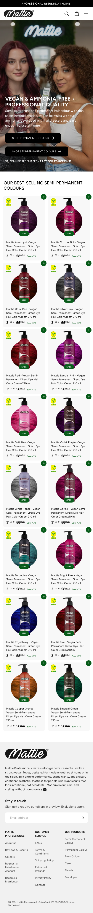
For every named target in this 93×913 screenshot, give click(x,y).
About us (10, 843)
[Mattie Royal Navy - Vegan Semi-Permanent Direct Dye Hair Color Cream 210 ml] (24, 628)
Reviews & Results (16, 849)
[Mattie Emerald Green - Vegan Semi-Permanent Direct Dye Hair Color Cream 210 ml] (69, 696)
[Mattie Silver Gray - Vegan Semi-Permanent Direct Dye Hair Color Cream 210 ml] (69, 295)
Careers (10, 856)
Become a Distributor (11, 879)
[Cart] (77, 13)
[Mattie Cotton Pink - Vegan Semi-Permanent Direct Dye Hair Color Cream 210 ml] (69, 228)
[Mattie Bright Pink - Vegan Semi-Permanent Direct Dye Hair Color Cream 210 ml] (69, 561)
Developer (71, 877)
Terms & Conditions (42, 851)
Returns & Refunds (41, 869)
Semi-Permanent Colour (75, 841)
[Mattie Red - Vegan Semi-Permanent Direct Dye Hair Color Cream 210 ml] (24, 361)
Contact (40, 884)
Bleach (69, 870)
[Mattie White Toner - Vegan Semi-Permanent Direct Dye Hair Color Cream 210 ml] (24, 495)
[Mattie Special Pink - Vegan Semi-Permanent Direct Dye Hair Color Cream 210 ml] (69, 361)
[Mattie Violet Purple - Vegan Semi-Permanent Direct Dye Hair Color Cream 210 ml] (69, 428)
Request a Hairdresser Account (12, 867)
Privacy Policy (43, 877)
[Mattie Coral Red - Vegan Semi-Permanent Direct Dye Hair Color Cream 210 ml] (24, 295)
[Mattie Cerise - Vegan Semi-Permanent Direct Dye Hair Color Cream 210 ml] (69, 495)
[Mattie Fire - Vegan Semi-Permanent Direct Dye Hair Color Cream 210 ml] (69, 628)
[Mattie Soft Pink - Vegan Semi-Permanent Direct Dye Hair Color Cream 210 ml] (24, 428)
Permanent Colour (76, 849)
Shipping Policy (44, 860)
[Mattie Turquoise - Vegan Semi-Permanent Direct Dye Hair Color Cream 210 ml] (24, 561)
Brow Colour (72, 856)
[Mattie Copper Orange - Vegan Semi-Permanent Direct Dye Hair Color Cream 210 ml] (24, 696)
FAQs (38, 843)
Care (68, 863)
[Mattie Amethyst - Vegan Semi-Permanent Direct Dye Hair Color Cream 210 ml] (24, 228)
